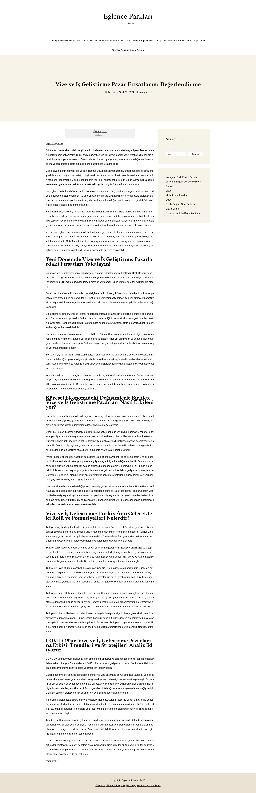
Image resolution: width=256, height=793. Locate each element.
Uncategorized (143, 92)
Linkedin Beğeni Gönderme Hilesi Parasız (103, 40)
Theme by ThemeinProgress (110, 785)
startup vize (52, 761)
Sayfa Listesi (199, 40)
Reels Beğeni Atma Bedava (177, 40)
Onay (158, 40)
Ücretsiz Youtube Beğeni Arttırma (128, 50)
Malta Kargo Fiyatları (143, 40)
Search (172, 139)
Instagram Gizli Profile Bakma (65, 40)
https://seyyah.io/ (54, 143)
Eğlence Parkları (128, 18)
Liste (128, 40)
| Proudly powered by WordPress (143, 785)
